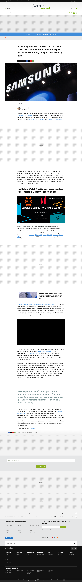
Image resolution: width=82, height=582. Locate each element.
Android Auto (20, 532)
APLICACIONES (23, 13)
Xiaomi (31, 530)
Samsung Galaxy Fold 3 (54, 119)
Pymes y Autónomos (71, 556)
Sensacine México (30, 570)
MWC (36, 432)
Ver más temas (9, 537)
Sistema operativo (21, 528)
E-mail (33, 61)
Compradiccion (61, 557)
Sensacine (29, 554)
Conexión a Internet (64, 37)
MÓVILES (17, 13)
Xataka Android (41, 6)
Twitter (76, 13)
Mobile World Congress (24, 115)
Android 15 (35, 516)
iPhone (51, 37)
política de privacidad (59, 529)
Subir (73, 548)
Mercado (24, 432)
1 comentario (22, 61)
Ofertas (47, 37)
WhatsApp (17, 37)
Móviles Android (9, 525)
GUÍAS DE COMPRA (46, 13)
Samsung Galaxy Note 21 (37, 119)
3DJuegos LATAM (19, 570)
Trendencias (60, 554)
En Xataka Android (41, 291)
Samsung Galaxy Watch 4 (45, 351)
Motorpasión (50, 554)
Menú (8, 8)
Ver (41, 466)
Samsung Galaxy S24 (69, 516)
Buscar (74, 543)
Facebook (27, 61)
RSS (58, 537)
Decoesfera (60, 556)
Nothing (33, 37)
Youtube (74, 13)
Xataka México (8, 570)
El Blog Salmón (71, 554)
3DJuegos (18, 554)
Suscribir (63, 527)
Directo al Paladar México (40, 571)
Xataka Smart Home (8, 560)
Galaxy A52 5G (47, 235)
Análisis (19, 525)
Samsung (32, 429)
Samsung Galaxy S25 (18, 516)
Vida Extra (18, 556)
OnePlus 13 (61, 516)
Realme (38, 37)
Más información (50, 580)
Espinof (28, 556)
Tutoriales (8, 528)
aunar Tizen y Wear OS (32, 353)
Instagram (71, 13)
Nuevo (73, 8)
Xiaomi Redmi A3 (28, 516)
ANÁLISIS (11, 13)
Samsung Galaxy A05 (44, 516)
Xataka (7, 554)
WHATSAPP (55, 13)
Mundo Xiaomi (8, 562)
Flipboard (69, 13)
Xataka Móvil (8, 556)
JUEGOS (31, 13)
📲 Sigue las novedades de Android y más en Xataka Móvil (40, 34)
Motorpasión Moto (51, 556)
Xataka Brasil (8, 572)
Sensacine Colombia (29, 573)
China (43, 37)
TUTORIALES (37, 13)
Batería (56, 37)
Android (22, 37)
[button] (25, 108)
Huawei (7, 530)
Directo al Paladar (40, 554)
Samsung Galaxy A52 (35, 235)
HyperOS (28, 37)
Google (19, 530)
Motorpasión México (50, 571)
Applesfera (8, 557)
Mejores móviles (53, 516)
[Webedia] (9, 548)
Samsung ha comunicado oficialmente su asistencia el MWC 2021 (37, 304)
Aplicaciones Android (34, 525)
